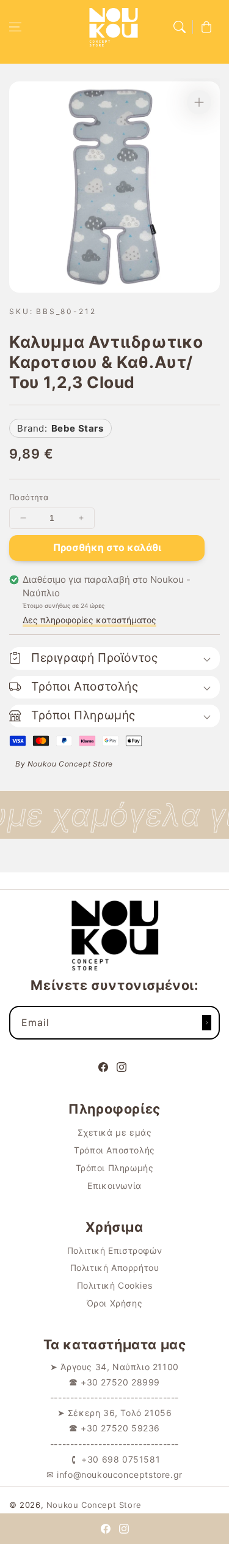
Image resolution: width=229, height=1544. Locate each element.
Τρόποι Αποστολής (114, 1150)
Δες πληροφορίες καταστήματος (89, 620)
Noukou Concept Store (94, 1505)
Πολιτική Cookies (115, 1285)
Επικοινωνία (114, 1185)
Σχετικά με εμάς (115, 1132)
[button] (15, 26)
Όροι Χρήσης (115, 1303)
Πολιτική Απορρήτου (114, 1267)
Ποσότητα (28, 497)
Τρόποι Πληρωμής (115, 1168)
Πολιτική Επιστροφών (114, 1250)
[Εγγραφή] (206, 1023)
